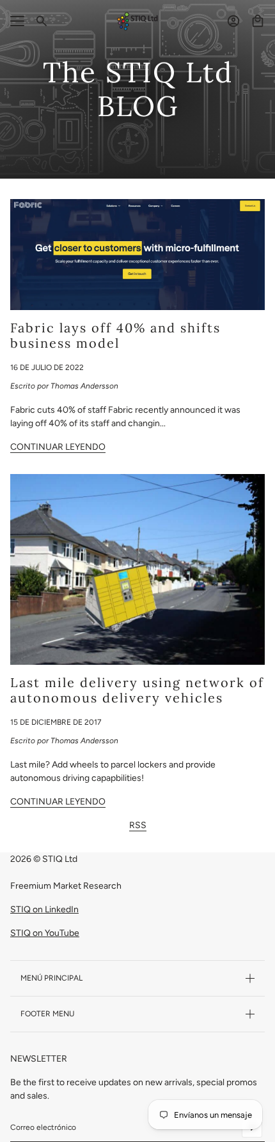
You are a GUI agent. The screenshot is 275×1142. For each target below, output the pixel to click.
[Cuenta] (233, 21)
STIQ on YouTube (44, 933)
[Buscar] (42, 21)
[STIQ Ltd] (137, 21)
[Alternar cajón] (17, 21)
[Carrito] (258, 21)
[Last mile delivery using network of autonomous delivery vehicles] (137, 569)
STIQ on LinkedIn (44, 909)
